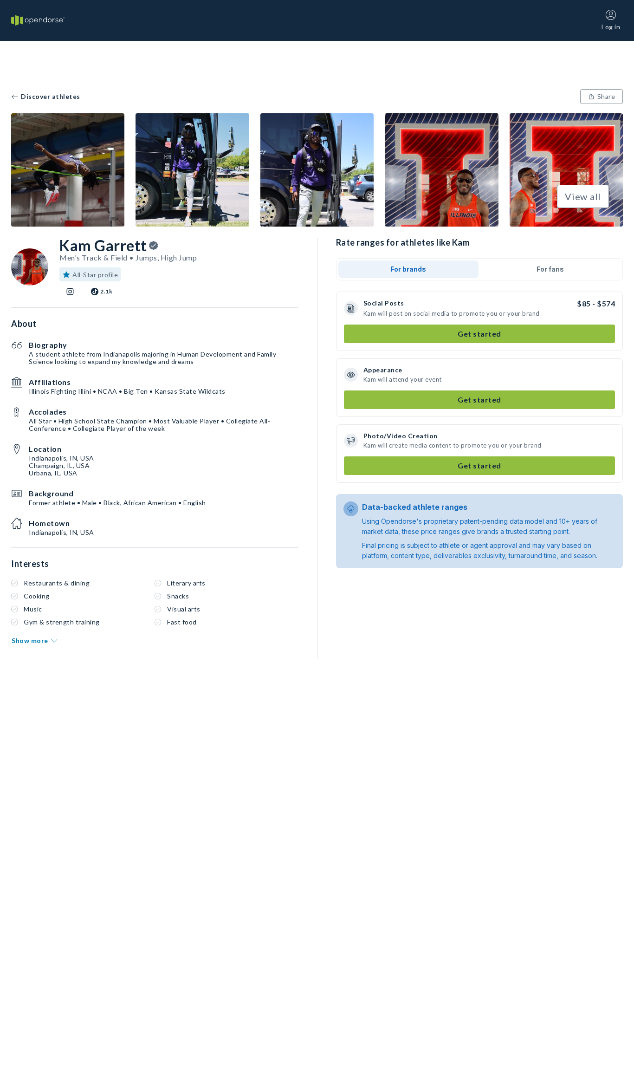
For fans (550, 269)
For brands (408, 269)
